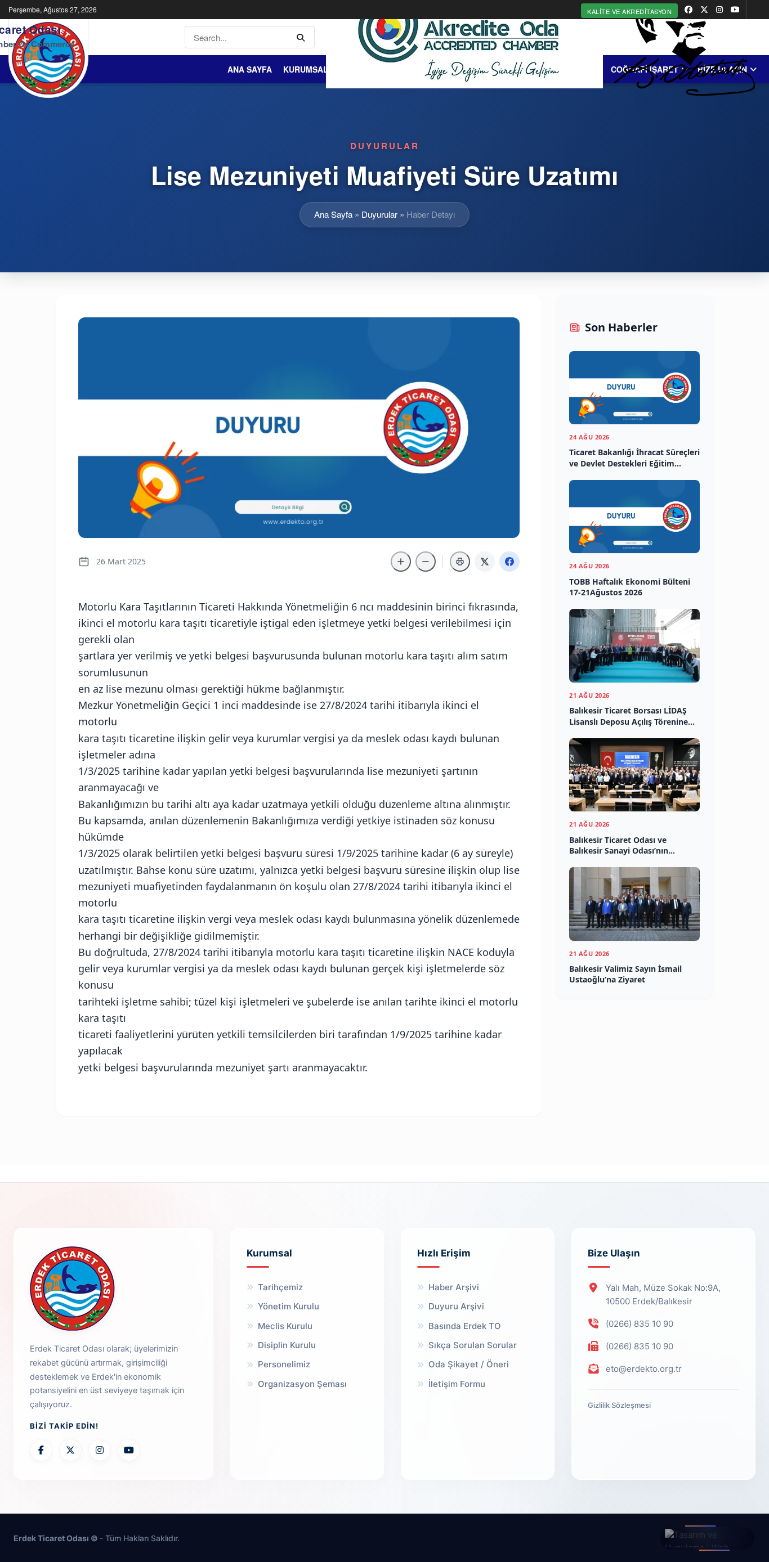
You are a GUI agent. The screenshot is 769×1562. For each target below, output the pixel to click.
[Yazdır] (460, 561)
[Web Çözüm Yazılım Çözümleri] (707, 1538)
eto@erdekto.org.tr (644, 1368)
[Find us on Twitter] (704, 9)
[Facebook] (41, 1450)
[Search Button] (303, 37)
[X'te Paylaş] (485, 561)
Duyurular (379, 214)
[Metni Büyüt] (401, 561)
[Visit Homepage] (48, 58)
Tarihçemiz (280, 1287)
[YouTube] (129, 1450)
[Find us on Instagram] (719, 9)
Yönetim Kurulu (288, 1306)
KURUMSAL (305, 69)
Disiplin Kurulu (287, 1345)
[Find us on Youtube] (735, 9)
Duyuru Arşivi (456, 1306)
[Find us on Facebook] (688, 9)
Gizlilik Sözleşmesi (619, 1405)
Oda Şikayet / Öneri (468, 1364)
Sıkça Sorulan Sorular (472, 1345)
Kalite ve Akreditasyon (629, 11)
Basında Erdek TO (464, 1326)
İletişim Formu (456, 1384)
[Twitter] (70, 1450)
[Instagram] (99, 1450)
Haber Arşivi (453, 1287)
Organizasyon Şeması (302, 1384)
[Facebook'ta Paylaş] (509, 561)
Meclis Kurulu (285, 1326)
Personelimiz (284, 1364)
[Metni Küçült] (425, 561)
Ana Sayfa (249, 69)
